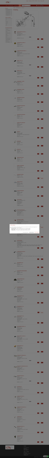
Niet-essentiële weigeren (25, 232)
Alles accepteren (37, 232)
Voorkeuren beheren (31, 232)
